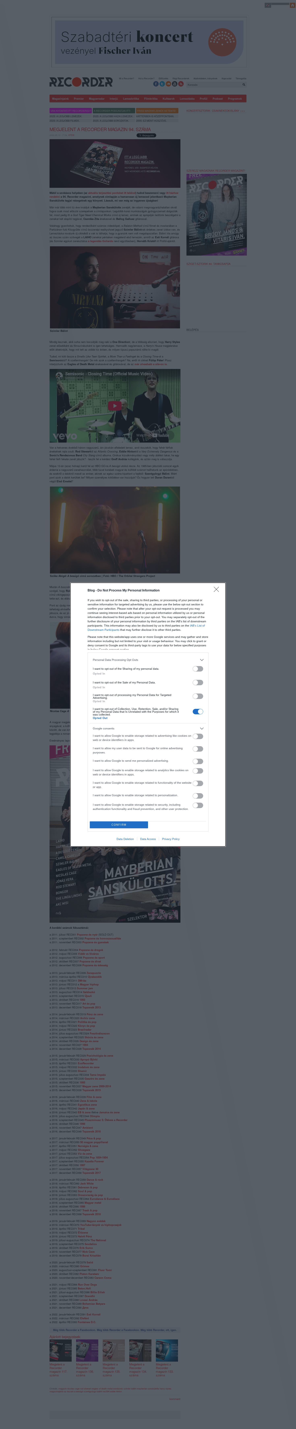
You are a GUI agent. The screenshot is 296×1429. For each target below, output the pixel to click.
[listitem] (148, 660)
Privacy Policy (171, 839)
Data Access (148, 839)
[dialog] (148, 714)
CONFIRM (119, 824)
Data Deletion (125, 839)
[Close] (217, 590)
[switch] (198, 669)
